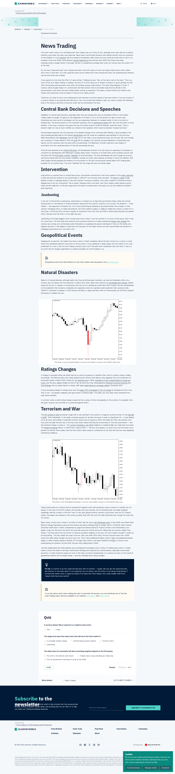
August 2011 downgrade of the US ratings (95, 390)
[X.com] (89, 745)
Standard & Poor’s (102, 380)
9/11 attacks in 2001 (52, 415)
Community (88, 3)
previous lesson (112, 262)
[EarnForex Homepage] (25, 3)
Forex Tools (54, 3)
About (118, 3)
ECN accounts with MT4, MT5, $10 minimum (31, 13)
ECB (75, 140)
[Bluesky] (99, 745)
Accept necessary (133, 768)
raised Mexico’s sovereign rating (96, 385)
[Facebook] (94, 745)
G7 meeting (61, 58)
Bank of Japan (118, 178)
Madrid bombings (50, 428)
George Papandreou (80, 60)
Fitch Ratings (46, 385)
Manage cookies (151, 768)
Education (99, 3)
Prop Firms (66, 3)
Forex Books (77, 3)
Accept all (165, 768)
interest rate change (118, 221)
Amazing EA (91, 596)
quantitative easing (101, 123)
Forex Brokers (42, 3)
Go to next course (122, 680)
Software (109, 3)
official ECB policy (70, 150)
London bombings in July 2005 (81, 425)
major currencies (127, 175)
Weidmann (63, 138)
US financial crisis (81, 380)
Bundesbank (78, 135)
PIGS (113, 540)
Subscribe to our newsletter (143, 708)
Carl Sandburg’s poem (102, 522)
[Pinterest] (85, 745)
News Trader (104, 596)
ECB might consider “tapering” (66, 155)
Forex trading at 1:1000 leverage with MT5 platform (34, 725)
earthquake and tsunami (118, 283)
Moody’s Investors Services (117, 383)
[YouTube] (80, 745)
